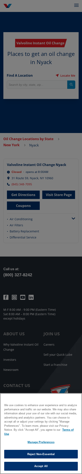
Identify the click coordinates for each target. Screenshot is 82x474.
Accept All (41, 466)
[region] (41, 433)
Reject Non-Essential (41, 454)
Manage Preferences (41, 442)
